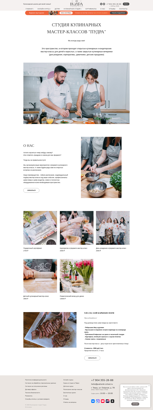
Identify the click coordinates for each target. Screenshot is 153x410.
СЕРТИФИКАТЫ (91, 9)
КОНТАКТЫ (123, 9)
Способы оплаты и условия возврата (37, 399)
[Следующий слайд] (149, 13)
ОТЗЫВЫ (112, 9)
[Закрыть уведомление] (149, 386)
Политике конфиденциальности (131, 395)
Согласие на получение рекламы (36, 386)
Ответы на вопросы (69, 402)
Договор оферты (30, 389)
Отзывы (66, 399)
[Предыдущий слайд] (3, 13)
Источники (28, 407)
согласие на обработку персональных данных (135, 392)
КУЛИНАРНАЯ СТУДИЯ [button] (72, 9)
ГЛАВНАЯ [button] (29, 9)
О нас (65, 396)
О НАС (102, 9)
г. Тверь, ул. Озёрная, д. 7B (103, 388)
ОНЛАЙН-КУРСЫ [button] (44, 9)
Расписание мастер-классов (72, 389)
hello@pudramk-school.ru (102, 384)
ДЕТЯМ (57, 9)
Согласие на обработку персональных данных (40, 383)
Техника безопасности (32, 393)
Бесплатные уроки (69, 393)
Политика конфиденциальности (36, 380)
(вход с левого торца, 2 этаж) (99, 389)
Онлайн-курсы (68, 380)
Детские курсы (68, 386)
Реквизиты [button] (28, 396)
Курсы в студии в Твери (71, 383)
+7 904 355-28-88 (113, 4)
